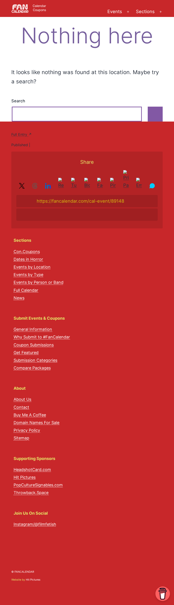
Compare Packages (32, 368)
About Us (22, 399)
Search (18, 100)
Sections (145, 11)
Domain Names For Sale (36, 422)
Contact (21, 407)
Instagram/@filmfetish (35, 524)
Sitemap (21, 438)
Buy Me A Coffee (30, 415)
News (19, 297)
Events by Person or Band (38, 282)
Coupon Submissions (34, 344)
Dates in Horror (28, 259)
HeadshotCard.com (32, 469)
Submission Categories (35, 360)
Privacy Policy (27, 430)
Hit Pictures (25, 477)
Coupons (39, 10)
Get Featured (26, 352)
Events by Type (28, 274)
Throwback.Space (31, 492)
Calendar (39, 6)
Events (114, 11)
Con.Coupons (27, 251)
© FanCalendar (22, 571)
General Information (33, 329)
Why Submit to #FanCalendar (42, 337)
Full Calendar (26, 290)
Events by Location (32, 267)
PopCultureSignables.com (38, 485)
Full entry (19, 134)
